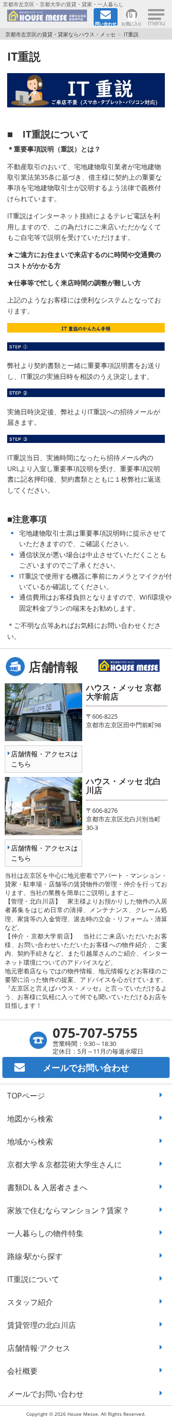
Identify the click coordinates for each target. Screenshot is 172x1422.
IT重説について (33, 1279)
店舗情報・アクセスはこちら (44, 758)
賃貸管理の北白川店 (41, 1325)
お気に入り (131, 23)
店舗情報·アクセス (38, 1348)
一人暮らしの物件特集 (45, 1233)
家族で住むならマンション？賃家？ (68, 1210)
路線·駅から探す (35, 1256)
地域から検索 (30, 1141)
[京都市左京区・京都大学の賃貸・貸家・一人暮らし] (47, 17)
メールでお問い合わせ (45, 1394)
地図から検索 (30, 1118)
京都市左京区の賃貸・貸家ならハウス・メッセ (60, 34)
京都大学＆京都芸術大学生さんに (64, 1164)
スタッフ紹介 (30, 1302)
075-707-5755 (95, 1032)
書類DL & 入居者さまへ (47, 1187)
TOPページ (26, 1095)
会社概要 (22, 1371)
